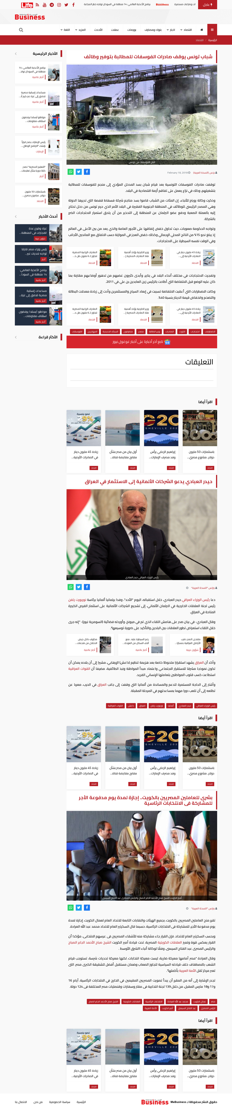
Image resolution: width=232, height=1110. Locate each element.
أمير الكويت (167, 1008)
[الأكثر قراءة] (15, 337)
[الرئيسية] (201, 29)
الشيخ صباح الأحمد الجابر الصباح (90, 942)
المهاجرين (92, 331)
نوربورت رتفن (77, 600)
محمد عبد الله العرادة (177, 1001)
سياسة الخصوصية (59, 1102)
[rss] (37, 4)
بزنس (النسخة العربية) (204, 172)
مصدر (141, 331)
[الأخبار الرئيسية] (15, 53)
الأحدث (98, 29)
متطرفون (128, 331)
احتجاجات (195, 331)
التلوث (182, 331)
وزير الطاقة (154, 331)
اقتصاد (200, 40)
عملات (115, 29)
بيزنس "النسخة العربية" (203, 587)
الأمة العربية (187, 971)
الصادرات (169, 331)
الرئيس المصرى (208, 1008)
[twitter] (79, 172)
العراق (199, 662)
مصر (213, 1001)
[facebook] (87, 172)
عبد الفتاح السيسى (187, 1008)
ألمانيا (171, 705)
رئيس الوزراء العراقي (196, 600)
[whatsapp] (70, 172)
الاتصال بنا (21, 1102)
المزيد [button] (82, 29)
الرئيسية (212, 40)
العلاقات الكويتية (170, 942)
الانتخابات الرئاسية (153, 1001)
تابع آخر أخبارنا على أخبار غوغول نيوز (138, 341)
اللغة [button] (67, 29)
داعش (131, 705)
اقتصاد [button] (188, 29)
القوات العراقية (79, 669)
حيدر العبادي (185, 705)
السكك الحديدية (110, 331)
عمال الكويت (199, 1001)
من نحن (38, 1102)
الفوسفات (77, 331)
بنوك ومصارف (153, 29)
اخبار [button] (172, 29)
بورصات (131, 29)
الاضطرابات (210, 331)
